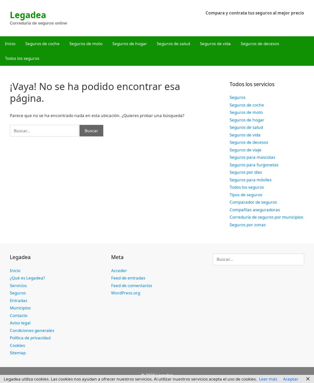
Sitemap (18, 353)
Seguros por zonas (248, 224)
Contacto (18, 315)
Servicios (18, 285)
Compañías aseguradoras (255, 209)
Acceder (119, 270)
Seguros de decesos (260, 43)
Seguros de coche (42, 43)
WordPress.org (125, 293)
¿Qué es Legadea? (27, 278)
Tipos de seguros (246, 195)
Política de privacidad (30, 338)
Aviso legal (20, 323)
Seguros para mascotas (252, 157)
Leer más (268, 379)
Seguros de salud (173, 43)
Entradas (18, 300)
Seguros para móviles (251, 180)
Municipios (20, 308)
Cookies (17, 345)
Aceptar (290, 379)
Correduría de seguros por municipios (266, 217)
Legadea (28, 15)
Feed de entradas (128, 278)
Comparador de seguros (253, 202)
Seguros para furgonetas (254, 165)
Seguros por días (246, 172)
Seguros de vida (215, 43)
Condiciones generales (32, 330)
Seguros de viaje (246, 150)
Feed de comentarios (131, 285)
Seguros (238, 97)
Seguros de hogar (129, 43)
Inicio (10, 43)
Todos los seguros (22, 58)
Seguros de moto (86, 43)
